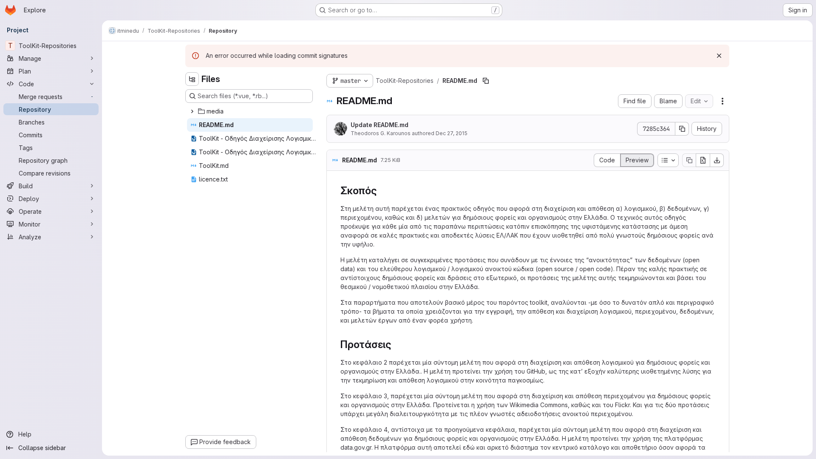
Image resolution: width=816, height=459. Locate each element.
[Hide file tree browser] (192, 79)
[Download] (717, 160)
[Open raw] (703, 160)
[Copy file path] (486, 81)
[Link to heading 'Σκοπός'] (382, 190)
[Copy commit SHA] (682, 129)
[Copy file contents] (689, 160)
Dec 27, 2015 (452, 133)
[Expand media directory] (192, 111)
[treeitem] (250, 111)
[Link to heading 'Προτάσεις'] (396, 344)
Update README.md (379, 124)
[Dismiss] (719, 56)
